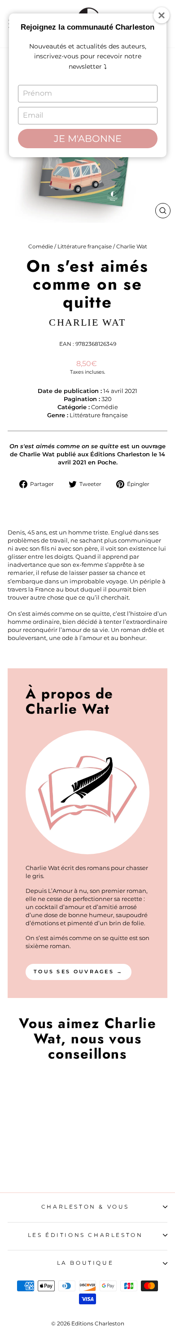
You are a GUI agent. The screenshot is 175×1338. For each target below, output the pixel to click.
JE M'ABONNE (88, 138)
